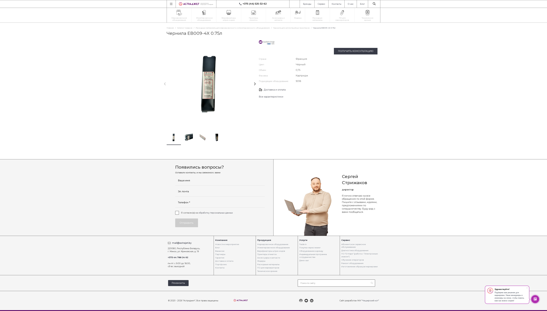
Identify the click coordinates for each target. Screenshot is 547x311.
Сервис (321, 4)
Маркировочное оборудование (272, 244)
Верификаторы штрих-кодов (271, 251)
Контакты (336, 4)
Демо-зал (304, 260)
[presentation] (165, 83)
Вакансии (219, 251)
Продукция (264, 240)
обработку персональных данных (215, 213)
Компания (221, 240)
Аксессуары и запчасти (268, 258)
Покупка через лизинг (310, 247)
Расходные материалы (268, 264)
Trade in (303, 244)
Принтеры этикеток (267, 254)
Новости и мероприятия (227, 244)
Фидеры (261, 261)
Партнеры (220, 254)
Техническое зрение (267, 271)
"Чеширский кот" (370, 300)
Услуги (303, 240)
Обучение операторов (352, 260)
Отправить (187, 222)
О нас (351, 4)
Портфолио (221, 264)
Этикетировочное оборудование (273, 247)
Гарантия (219, 258)
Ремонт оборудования (352, 263)
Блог (362, 4)
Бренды (307, 4)
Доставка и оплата (275, 89)
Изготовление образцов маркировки (359, 266)
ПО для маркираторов (268, 268)
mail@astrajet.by (182, 243)
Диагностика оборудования (354, 250)
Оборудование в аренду (311, 251)
